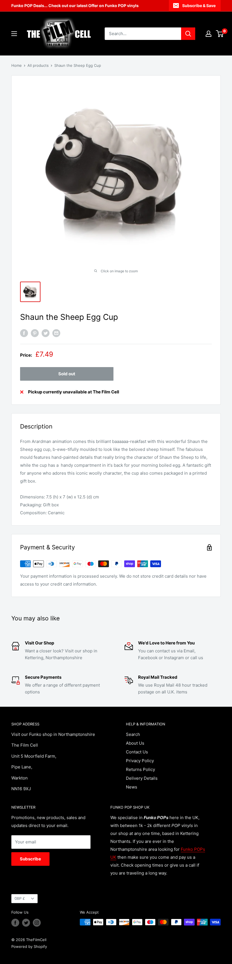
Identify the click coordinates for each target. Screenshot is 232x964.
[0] (220, 33)
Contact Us (137, 752)
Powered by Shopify (29, 946)
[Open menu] (14, 33)
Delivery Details (142, 778)
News (131, 787)
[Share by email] (56, 333)
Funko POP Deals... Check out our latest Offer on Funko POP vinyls (75, 5)
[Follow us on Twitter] (26, 923)
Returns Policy (140, 769)
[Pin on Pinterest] (35, 333)
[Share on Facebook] (24, 333)
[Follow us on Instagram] (37, 923)
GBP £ (19, 898)
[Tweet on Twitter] (46, 333)
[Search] (188, 33)
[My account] (208, 34)
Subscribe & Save (199, 5)
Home (16, 65)
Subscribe (30, 859)
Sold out (66, 373)
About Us (135, 743)
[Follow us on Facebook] (15, 923)
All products (38, 65)
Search (133, 734)
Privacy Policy (140, 760)
